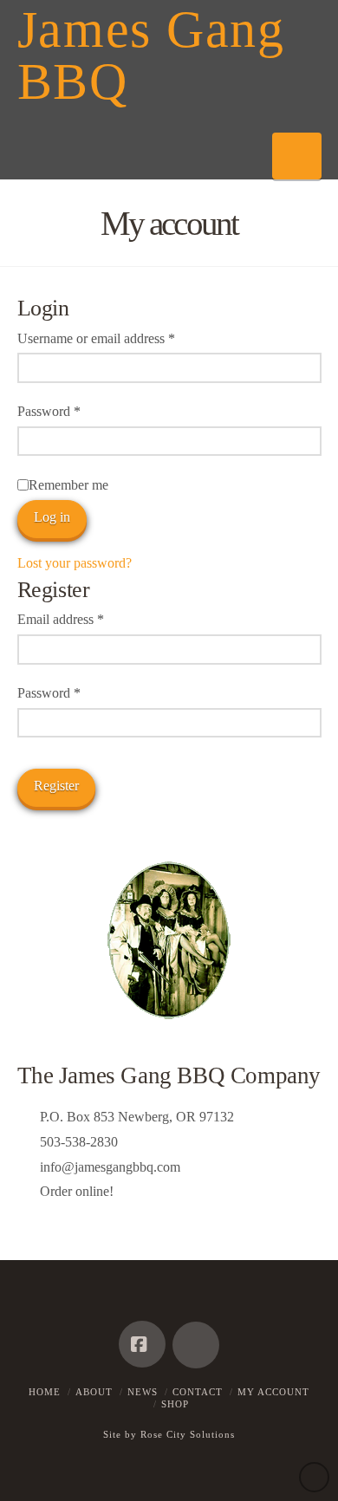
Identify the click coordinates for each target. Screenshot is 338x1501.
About (94, 1392)
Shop (175, 1404)
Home (45, 1392)
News (142, 1392)
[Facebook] (142, 1344)
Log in (52, 517)
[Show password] (306, 443)
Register (56, 785)
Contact (197, 1392)
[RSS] (195, 1345)
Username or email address (120, 338)
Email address (85, 619)
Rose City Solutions (187, 1434)
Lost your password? (74, 563)
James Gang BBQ (151, 55)
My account (273, 1392)
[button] (297, 156)
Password (73, 411)
